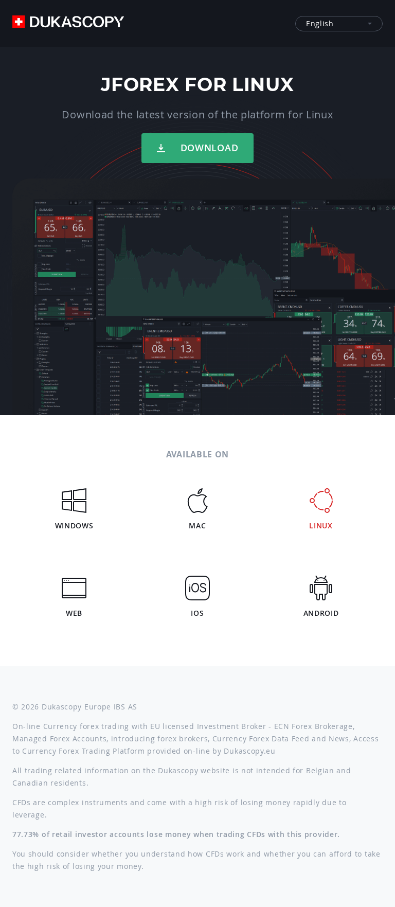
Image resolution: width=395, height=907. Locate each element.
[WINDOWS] (74, 494)
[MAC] (197, 494)
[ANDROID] (321, 581)
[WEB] (74, 581)
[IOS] (197, 581)
